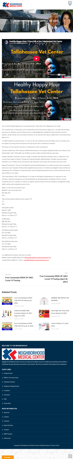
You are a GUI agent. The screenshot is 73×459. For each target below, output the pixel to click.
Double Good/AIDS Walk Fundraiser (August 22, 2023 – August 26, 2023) (23, 313)
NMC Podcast (8, 434)
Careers (6, 417)
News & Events (8, 425)
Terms (57, 445)
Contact (6, 429)
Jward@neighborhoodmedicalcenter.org (36, 260)
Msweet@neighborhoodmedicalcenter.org (38, 257)
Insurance (7, 395)
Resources (7, 438)
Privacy (53, 445)
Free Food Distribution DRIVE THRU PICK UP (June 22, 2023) (23, 325)
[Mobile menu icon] (70, 2)
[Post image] (7, 301)
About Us (7, 412)
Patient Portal (8, 373)
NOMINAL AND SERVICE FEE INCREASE (60, 299)
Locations (7, 390)
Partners (6, 421)
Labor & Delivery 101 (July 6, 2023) (60, 325)
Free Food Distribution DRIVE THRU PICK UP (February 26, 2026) (23, 300)
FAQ (5, 399)
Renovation (7, 403)
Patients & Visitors (9, 382)
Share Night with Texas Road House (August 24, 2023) (60, 312)
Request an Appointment (11, 386)
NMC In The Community (11, 377)
